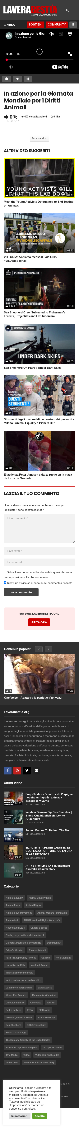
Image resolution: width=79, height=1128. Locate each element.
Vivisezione (12, 1062)
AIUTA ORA (39, 622)
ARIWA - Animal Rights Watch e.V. (42, 920)
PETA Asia (44, 1010)
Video (26, 1055)
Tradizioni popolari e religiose (21, 1047)
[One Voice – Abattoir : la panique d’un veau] (39, 674)
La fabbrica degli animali (19, 987)
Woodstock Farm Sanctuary (39, 1062)
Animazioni (12, 920)
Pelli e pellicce (13, 1010)
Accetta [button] (40, 1115)
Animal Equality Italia (40, 898)
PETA (30, 1010)
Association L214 (15, 927)
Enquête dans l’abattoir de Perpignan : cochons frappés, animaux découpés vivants (50, 797)
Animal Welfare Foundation (52, 912)
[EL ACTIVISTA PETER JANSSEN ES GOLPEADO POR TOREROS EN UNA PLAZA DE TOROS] (13, 852)
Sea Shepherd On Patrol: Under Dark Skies (32, 367)
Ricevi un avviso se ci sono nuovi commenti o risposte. (39, 582)
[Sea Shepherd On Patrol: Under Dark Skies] (39, 344)
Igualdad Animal (39, 965)
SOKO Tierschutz (36, 1025)
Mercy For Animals (16, 995)
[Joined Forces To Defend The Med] (13, 835)
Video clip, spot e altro (47, 1055)
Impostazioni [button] (19, 1115)
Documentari (54, 942)
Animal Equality (14, 898)
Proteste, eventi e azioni (19, 1017)
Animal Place (13, 905)
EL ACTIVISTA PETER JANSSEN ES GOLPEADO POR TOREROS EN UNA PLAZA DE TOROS (49, 851)
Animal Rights (33, 905)
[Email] (36, 770)
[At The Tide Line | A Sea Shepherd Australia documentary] (13, 870)
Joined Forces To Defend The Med (48, 830)
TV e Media (12, 1055)
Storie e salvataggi (16, 1032)
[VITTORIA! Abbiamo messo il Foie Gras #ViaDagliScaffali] (39, 233)
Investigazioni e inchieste (19, 972)
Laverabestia (45, 987)
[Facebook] (8, 770)
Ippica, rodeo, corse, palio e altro (23, 980)
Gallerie (45, 957)
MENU (11, 24)
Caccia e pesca (38, 927)
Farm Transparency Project (21, 957)
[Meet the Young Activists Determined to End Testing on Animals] (39, 178)
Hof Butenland (63, 957)
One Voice (35, 1002)
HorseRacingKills (15, 965)
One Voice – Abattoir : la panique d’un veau (33, 697)
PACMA (51, 1002)
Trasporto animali (52, 1047)
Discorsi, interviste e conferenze (23, 942)
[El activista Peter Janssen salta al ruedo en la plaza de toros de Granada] (39, 451)
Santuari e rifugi (46, 1017)
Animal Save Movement (19, 912)
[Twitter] (27, 770)
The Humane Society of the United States (28, 1040)
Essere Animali (37, 950)
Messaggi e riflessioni (44, 995)
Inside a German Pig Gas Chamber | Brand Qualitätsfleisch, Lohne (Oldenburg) (49, 815)
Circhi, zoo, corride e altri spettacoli (25, 935)
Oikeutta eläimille (15, 1002)
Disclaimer (61, 1096)
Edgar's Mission (14, 950)
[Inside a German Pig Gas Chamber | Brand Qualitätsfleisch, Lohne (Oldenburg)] (13, 817)
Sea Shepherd (13, 1025)
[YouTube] (17, 770)
